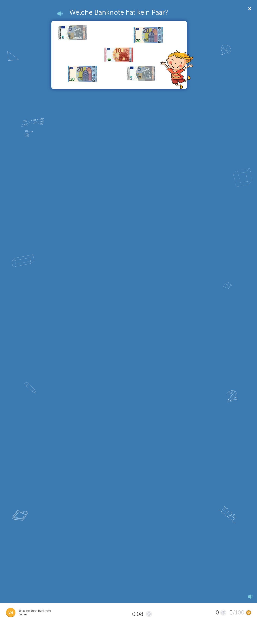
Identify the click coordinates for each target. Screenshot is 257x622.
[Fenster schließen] (249, 8)
